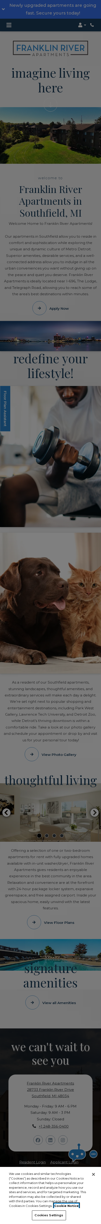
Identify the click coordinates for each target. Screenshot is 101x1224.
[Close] (93, 1174)
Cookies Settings (49, 1215)
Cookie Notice (66, 1206)
